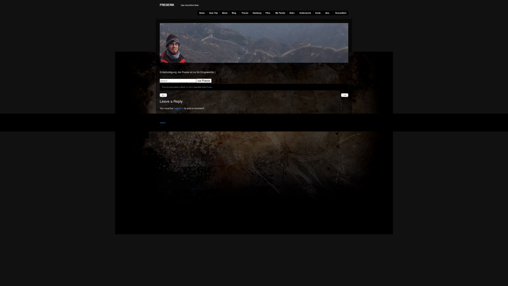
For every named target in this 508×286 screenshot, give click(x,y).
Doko (292, 13)
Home (202, 13)
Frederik (167, 5)
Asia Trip (213, 13)
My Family (280, 13)
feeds (318, 13)
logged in (179, 108)
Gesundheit (340, 13)
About (224, 13)
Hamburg (257, 13)
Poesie (245, 13)
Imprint (162, 122)
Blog (234, 13)
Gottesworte (305, 13)
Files (268, 13)
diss (327, 13)
